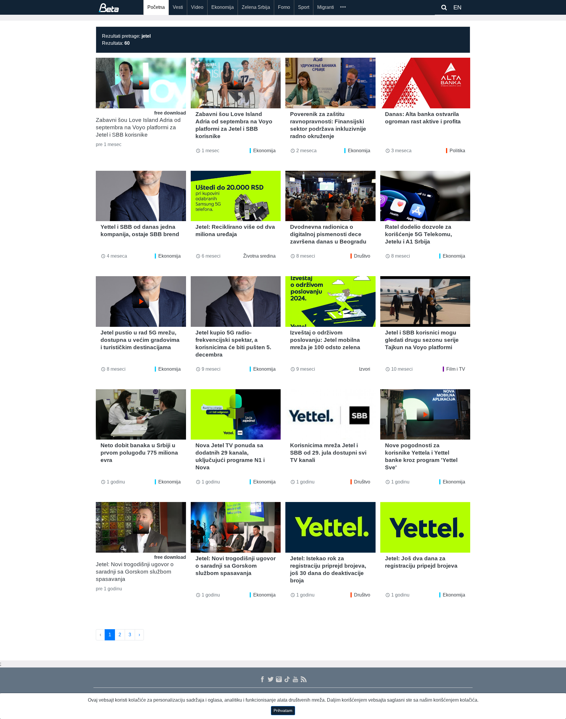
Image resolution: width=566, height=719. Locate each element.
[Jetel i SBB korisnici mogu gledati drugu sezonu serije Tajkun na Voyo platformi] (425, 301)
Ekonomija (222, 7)
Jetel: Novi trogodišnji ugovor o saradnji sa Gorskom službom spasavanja (135, 571)
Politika (457, 150)
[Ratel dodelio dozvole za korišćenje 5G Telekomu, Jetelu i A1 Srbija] (425, 196)
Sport (303, 7)
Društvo (362, 256)
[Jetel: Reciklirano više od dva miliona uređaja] (236, 196)
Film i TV (455, 369)
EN (457, 7)
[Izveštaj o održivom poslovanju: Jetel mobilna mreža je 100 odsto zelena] (330, 301)
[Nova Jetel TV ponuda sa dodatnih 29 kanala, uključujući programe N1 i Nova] (236, 414)
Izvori (364, 369)
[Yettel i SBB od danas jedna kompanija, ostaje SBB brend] (141, 196)
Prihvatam (283, 710)
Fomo (284, 7)
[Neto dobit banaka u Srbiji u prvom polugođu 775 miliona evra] (141, 414)
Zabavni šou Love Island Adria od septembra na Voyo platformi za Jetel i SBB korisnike (138, 127)
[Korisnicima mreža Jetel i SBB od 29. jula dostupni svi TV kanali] (330, 414)
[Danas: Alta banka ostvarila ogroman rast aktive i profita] (425, 83)
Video (197, 7)
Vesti (178, 7)
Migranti (325, 7)
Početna (156, 7)
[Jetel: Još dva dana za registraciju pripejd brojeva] (425, 527)
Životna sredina (259, 256)
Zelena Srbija (256, 7)
